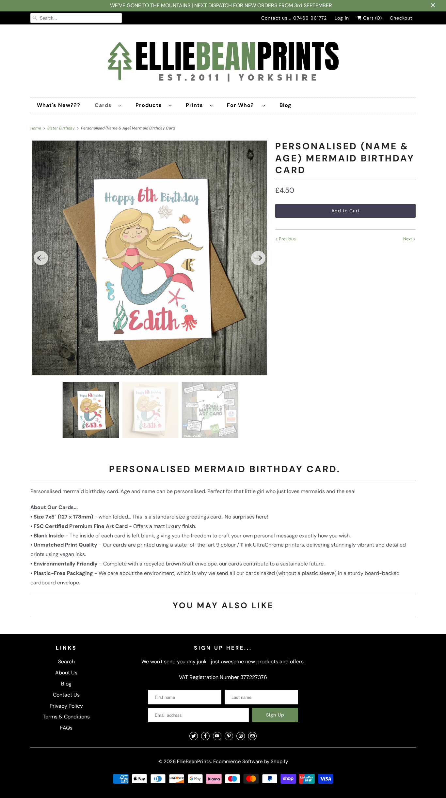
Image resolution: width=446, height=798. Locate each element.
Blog (285, 105)
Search (66, 661)
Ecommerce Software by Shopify (250, 761)
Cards (105, 105)
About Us (66, 672)
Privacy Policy (66, 705)
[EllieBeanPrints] (223, 62)
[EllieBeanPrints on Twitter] (193, 736)
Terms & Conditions (66, 716)
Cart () (371, 18)
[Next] (258, 258)
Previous (287, 239)
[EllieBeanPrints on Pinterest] (229, 736)
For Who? (243, 105)
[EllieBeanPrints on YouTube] (217, 736)
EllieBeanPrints (194, 761)
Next (408, 239)
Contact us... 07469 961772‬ (294, 18)
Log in (342, 18)
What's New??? (58, 105)
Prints (196, 105)
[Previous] (41, 258)
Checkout (401, 18)
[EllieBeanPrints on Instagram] (240, 736)
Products (150, 105)
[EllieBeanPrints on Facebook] (205, 736)
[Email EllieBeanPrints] (252, 736)
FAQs (66, 727)
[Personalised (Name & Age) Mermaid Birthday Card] (149, 258)
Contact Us (66, 694)
